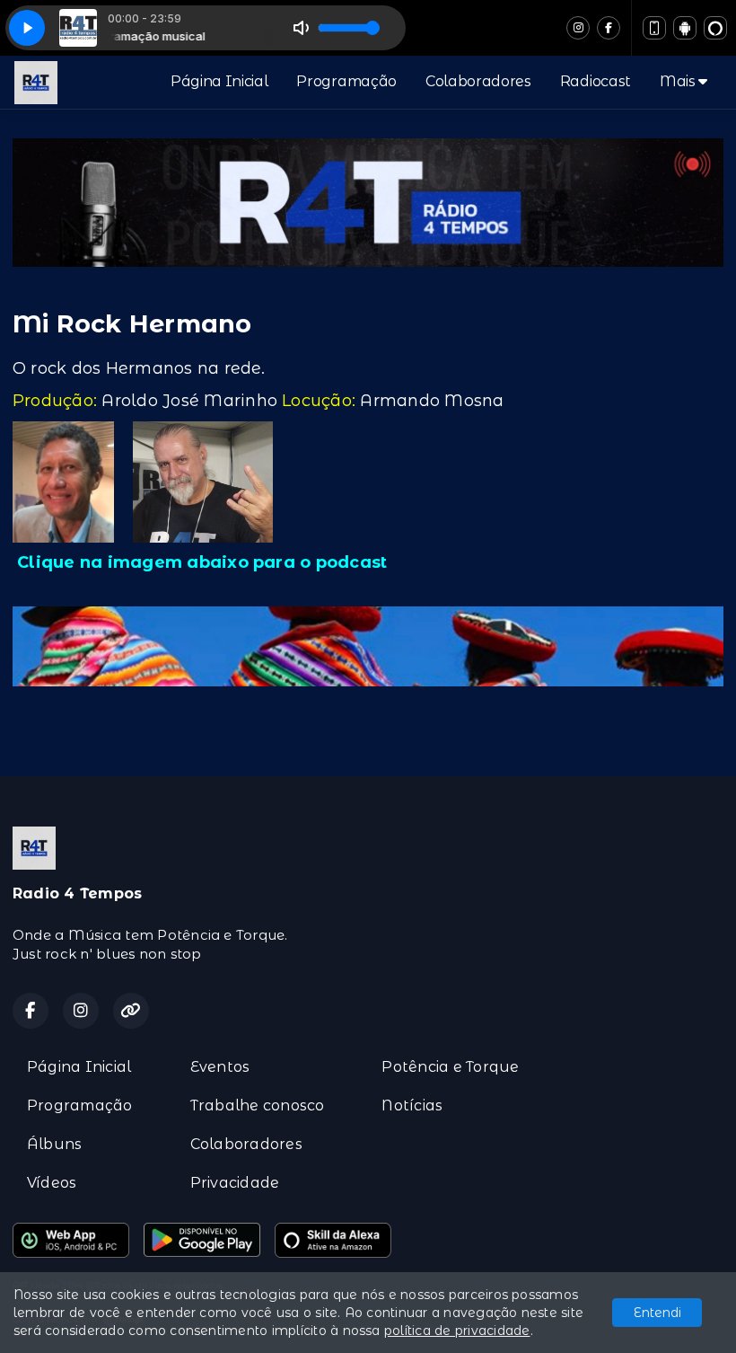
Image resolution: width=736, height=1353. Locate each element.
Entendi (657, 1312)
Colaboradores (478, 81)
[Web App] (654, 28)
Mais (679, 81)
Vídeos (51, 1182)
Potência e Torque (450, 1066)
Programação (346, 81)
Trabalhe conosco (257, 1105)
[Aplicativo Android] (685, 28)
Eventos (220, 1066)
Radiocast (595, 81)
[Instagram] (578, 28)
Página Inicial (219, 81)
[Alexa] (715, 28)
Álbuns (54, 1144)
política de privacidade (457, 1330)
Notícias (411, 1105)
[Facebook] (608, 28)
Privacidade (235, 1182)
